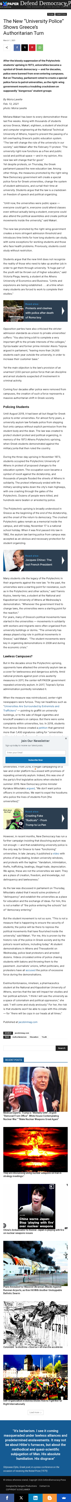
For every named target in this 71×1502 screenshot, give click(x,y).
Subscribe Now (35, 760)
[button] (35, 741)
